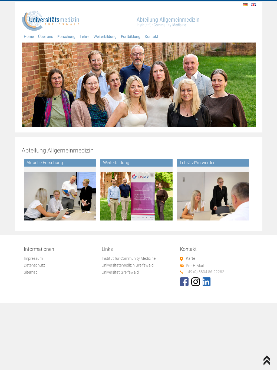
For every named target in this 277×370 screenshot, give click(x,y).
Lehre (84, 36)
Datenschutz (34, 265)
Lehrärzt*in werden (198, 162)
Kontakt (151, 36)
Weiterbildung (105, 36)
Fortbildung (130, 36)
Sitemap (31, 272)
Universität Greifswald (120, 272)
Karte (190, 258)
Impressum (33, 258)
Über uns (45, 36)
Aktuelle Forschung (45, 162)
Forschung (66, 36)
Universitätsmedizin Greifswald (128, 265)
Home (29, 36)
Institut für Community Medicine (129, 258)
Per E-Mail (195, 265)
